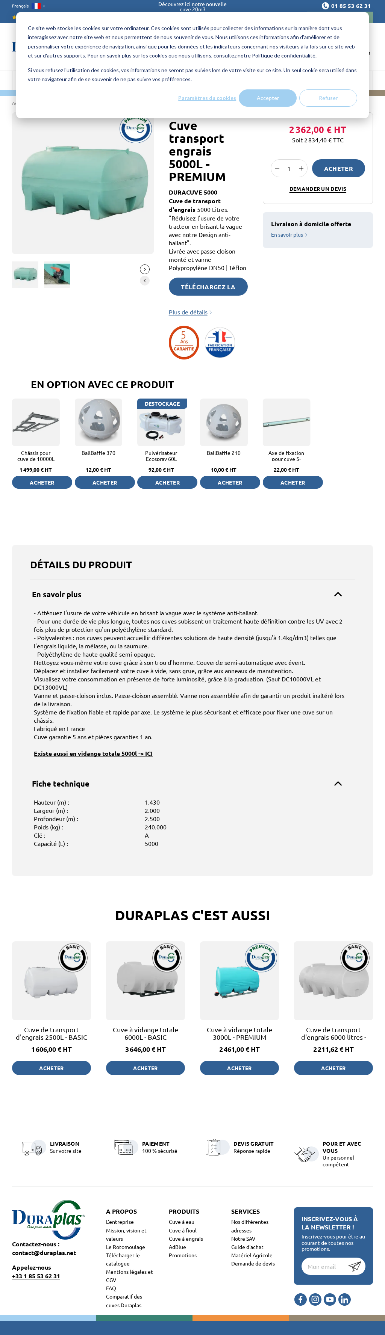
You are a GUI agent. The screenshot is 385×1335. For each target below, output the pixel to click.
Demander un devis (318, 188)
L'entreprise (120, 1221)
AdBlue (177, 1246)
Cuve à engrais (186, 1238)
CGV (111, 1279)
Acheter (338, 168)
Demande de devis (253, 1263)
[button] (145, 269)
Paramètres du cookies (207, 98)
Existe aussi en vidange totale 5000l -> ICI (93, 753)
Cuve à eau (181, 1221)
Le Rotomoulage (125, 1246)
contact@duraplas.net (44, 1252)
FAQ (111, 1288)
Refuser (328, 98)
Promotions (183, 1255)
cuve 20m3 (193, 9)
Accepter (268, 98)
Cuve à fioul (183, 1230)
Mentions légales (127, 1271)
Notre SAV (243, 1238)
